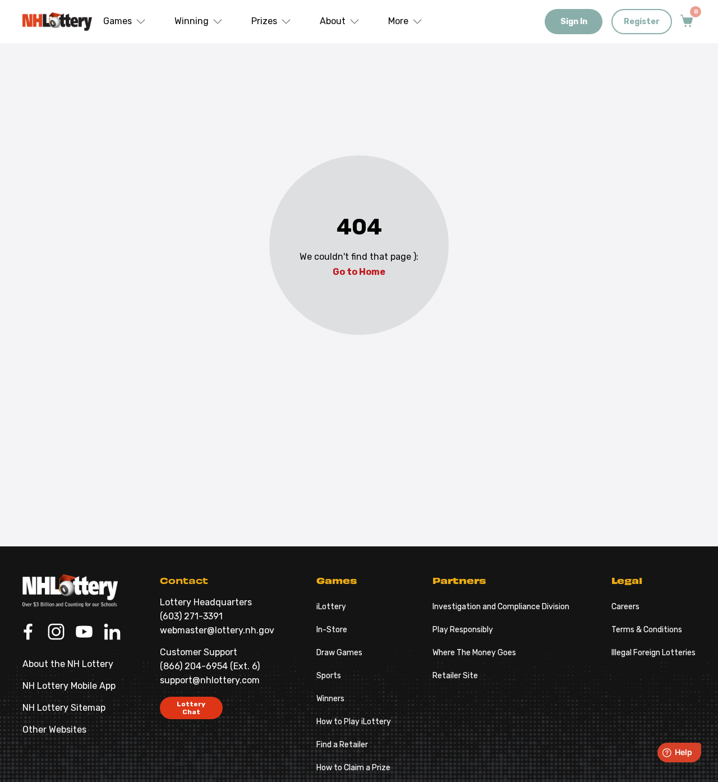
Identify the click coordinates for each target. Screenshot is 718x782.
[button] (124, 21)
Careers (625, 606)
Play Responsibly (462, 629)
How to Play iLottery (353, 721)
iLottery (331, 606)
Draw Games (339, 652)
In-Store (331, 629)
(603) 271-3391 (191, 616)
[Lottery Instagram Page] (56, 632)
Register (642, 21)
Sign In (573, 21)
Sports (328, 675)
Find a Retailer (342, 744)
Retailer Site (455, 675)
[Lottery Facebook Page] (28, 632)
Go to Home (359, 271)
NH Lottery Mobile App (69, 685)
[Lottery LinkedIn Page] (112, 632)
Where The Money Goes (474, 652)
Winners (330, 698)
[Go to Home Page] (70, 590)
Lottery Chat (191, 708)
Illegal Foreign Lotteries (653, 652)
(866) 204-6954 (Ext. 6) (210, 666)
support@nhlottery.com (210, 680)
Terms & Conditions (646, 629)
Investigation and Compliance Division (500, 606)
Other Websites (54, 729)
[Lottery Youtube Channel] (84, 632)
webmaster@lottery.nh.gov (217, 630)
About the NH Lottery (67, 664)
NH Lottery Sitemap (63, 707)
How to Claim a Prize (353, 767)
